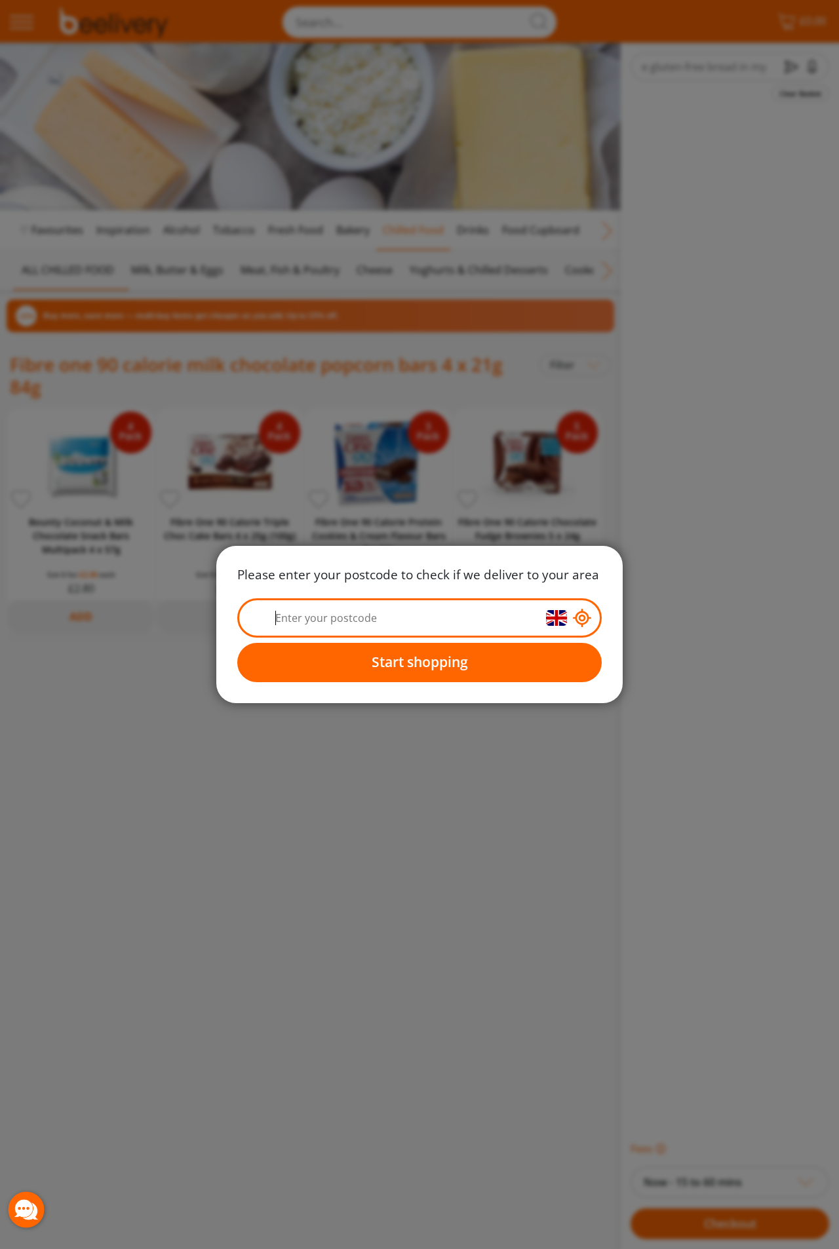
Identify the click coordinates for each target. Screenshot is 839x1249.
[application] (26, 1209)
